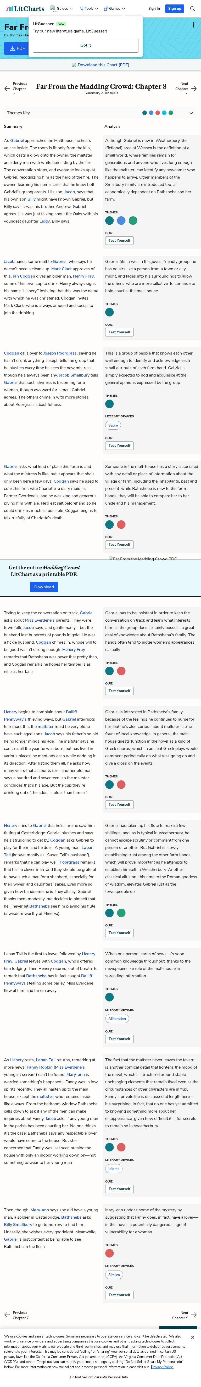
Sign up (174, 8)
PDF (20, 48)
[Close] (192, 1337)
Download (44, 587)
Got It (85, 45)
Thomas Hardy (21, 35)
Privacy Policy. (162, 1367)
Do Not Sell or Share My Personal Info (99, 1377)
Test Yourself (119, 240)
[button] (113, 425)
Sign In (154, 8)
